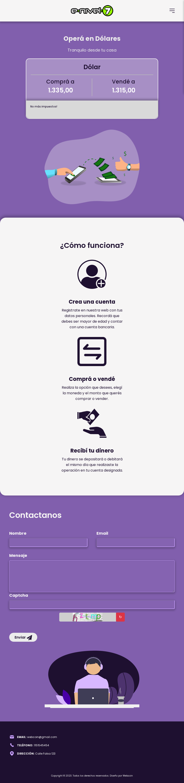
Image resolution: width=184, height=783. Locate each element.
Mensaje (18, 555)
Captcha (18, 595)
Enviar (21, 637)
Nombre (17, 533)
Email (102, 533)
